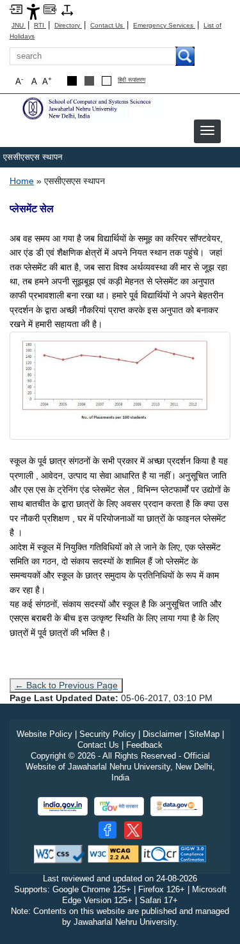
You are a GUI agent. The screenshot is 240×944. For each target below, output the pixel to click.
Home (22, 181)
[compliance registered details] (173, 853)
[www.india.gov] (63, 806)
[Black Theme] (72, 81)
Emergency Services (164, 25)
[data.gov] (176, 806)
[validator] (59, 853)
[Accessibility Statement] (33, 11)
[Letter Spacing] (67, 9)
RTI (40, 25)
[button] (207, 130)
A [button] (47, 80)
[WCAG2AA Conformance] (113, 853)
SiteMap (204, 734)
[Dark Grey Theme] (89, 81)
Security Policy (107, 734)
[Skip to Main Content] (16, 8)
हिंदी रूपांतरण (131, 80)
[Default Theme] (106, 81)
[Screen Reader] (50, 8)
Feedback (144, 745)
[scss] (92, 107)
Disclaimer (162, 734)
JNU (19, 25)
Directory (68, 25)
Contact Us (107, 25)
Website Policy (44, 734)
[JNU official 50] (133, 830)
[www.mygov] (119, 806)
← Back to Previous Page (66, 685)
